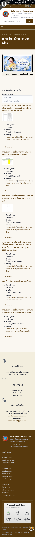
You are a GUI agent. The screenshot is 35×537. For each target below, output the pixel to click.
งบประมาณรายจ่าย (7, 476)
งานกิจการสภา (6, 473)
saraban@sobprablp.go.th (17, 416)
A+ (10, 6)
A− (4, 6)
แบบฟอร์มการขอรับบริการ (9, 460)
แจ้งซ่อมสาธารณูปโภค (8, 490)
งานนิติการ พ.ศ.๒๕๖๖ (25, 227)
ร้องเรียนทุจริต (6, 487)
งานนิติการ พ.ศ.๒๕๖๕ (25, 297)
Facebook (4, 534)
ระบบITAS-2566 (11, 230)
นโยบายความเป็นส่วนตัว (24, 532)
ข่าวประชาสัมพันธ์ (7, 457)
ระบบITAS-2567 (11, 139)
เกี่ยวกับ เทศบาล (6, 452)
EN (31, 6)
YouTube (10, 534)
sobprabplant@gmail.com (17, 421)
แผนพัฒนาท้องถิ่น (7, 471)
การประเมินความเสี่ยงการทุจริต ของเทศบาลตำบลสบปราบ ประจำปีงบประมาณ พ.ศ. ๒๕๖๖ (17, 198)
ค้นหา (29, 21)
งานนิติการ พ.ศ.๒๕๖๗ (25, 137)
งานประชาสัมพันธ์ (11, 137)
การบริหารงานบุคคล (7, 479)
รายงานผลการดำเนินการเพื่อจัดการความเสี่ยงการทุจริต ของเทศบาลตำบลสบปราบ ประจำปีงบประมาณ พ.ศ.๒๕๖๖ (16, 108)
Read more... (9, 147)
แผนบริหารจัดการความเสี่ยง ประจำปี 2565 (17, 281)
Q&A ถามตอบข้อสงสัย (8, 462)
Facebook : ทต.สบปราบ (8, 495)
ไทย (27, 6)
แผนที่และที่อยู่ (6, 485)
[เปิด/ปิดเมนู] (2, 27)
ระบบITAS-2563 (11, 329)
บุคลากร (4, 455)
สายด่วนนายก (6, 492)
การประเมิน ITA (6, 468)
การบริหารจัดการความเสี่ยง (14, 300)
